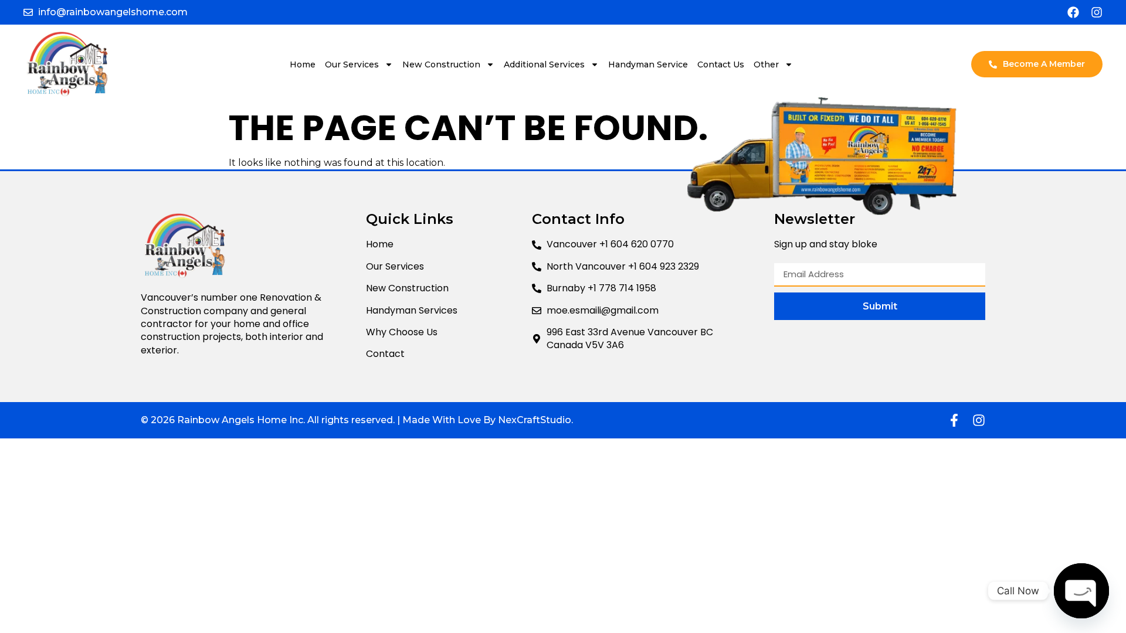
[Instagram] (1097, 12)
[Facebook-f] (954, 420)
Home (303, 64)
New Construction (441, 64)
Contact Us (720, 64)
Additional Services (544, 64)
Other (766, 64)
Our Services (352, 64)
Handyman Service (648, 64)
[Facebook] (1073, 12)
